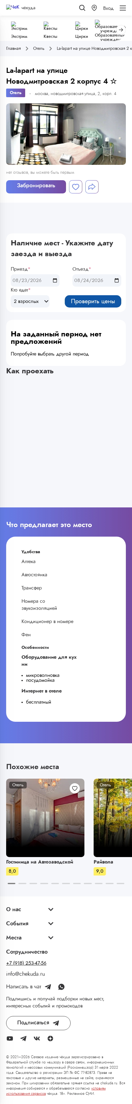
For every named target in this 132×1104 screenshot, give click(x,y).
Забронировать (36, 186)
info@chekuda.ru (25, 974)
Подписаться (33, 1023)
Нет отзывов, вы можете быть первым (40, 172)
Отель (15, 93)
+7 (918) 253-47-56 (26, 963)
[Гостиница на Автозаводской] (45, 818)
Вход (108, 8)
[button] (94, 8)
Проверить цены (93, 301)
